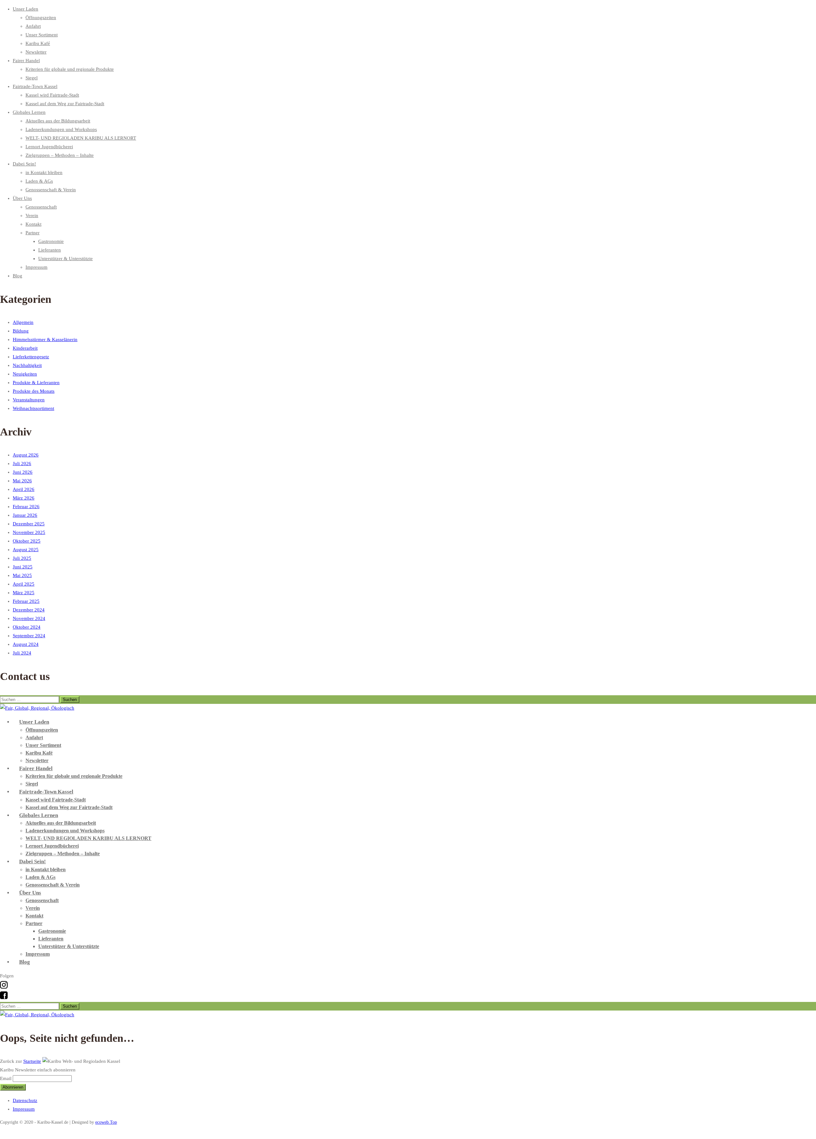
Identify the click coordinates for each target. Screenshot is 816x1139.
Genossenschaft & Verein (51, 189)
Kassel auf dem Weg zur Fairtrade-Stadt (65, 103)
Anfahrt (33, 26)
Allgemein (23, 322)
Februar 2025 (26, 601)
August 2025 (26, 549)
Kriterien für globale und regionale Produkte (70, 69)
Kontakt (33, 224)
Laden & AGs (39, 181)
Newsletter (36, 52)
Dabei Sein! (24, 163)
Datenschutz (25, 1100)
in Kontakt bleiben (44, 172)
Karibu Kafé (38, 43)
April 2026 (23, 489)
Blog (17, 275)
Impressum (36, 267)
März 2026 (23, 497)
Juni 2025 (23, 566)
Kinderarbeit (25, 348)
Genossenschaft (41, 206)
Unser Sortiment (42, 34)
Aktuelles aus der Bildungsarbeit (58, 120)
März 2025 (23, 592)
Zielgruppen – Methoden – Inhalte (60, 155)
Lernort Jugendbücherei (49, 146)
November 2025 (29, 532)
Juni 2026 (23, 472)
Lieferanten (49, 249)
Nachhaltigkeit (27, 365)
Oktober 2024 (26, 627)
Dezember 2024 (29, 609)
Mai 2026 (22, 480)
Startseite (32, 1061)
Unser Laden (25, 8)
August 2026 (26, 454)
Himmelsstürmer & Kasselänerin (45, 339)
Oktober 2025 (26, 541)
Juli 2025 (22, 558)
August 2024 (26, 644)
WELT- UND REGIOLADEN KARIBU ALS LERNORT (81, 138)
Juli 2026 (22, 463)
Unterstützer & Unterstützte (65, 258)
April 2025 (23, 584)
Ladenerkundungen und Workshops (61, 129)
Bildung (21, 330)
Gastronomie (51, 241)
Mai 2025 (22, 575)
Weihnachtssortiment (33, 408)
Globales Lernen (29, 112)
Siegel (32, 77)
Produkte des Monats (34, 391)
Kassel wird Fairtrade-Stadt (52, 95)
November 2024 (29, 618)
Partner (33, 232)
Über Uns (22, 198)
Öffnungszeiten (41, 17)
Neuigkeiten (25, 373)
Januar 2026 (25, 515)
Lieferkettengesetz (31, 356)
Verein (32, 215)
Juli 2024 (22, 652)
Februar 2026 (26, 506)
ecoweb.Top (106, 1122)
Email (5, 1078)
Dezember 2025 (29, 523)
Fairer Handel (26, 60)
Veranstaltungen (29, 399)
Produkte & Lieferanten (36, 382)
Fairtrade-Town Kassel (35, 86)
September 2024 (29, 635)
